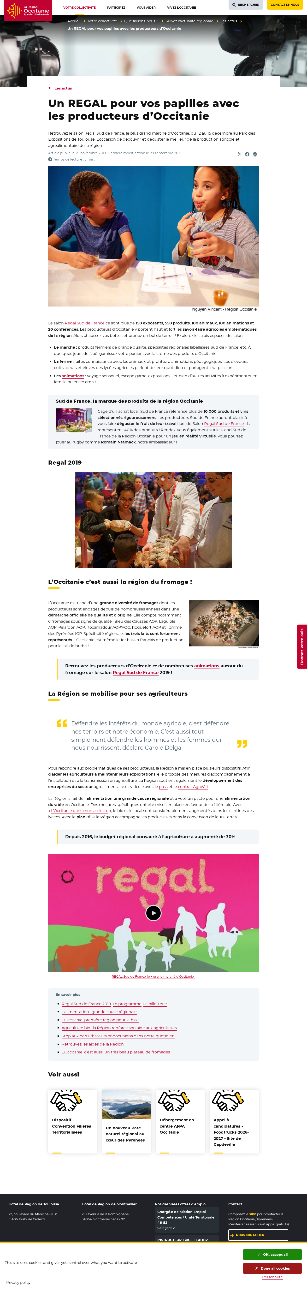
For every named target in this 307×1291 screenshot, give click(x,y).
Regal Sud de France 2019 (86, 1004)
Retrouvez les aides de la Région (93, 1044)
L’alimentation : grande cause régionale (99, 1012)
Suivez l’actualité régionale (189, 21)
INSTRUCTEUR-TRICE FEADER (182, 1240)
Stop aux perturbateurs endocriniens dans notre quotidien (118, 1036)
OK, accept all (275, 1254)
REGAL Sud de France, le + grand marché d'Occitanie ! (153, 976)
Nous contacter (250, 1235)
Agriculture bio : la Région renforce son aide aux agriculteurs (119, 1028)
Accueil (73, 21)
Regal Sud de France (85, 323)
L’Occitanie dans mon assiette (79, 810)
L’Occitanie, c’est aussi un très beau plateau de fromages (116, 1052)
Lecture (153, 913)
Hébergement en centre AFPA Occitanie (177, 1126)
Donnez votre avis (302, 646)
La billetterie (155, 1004)
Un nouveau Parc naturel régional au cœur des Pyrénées (125, 1134)
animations (73, 376)
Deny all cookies (275, 1268)
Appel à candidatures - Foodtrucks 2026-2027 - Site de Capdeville (231, 1132)
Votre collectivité (102, 21)
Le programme (127, 1004)
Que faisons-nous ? (141, 21)
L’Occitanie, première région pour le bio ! (100, 1020)
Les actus (228, 21)
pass (163, 786)
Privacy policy (18, 1282)
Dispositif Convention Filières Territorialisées (71, 1126)
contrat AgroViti (193, 786)
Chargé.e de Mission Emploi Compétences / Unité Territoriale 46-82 (185, 1217)
